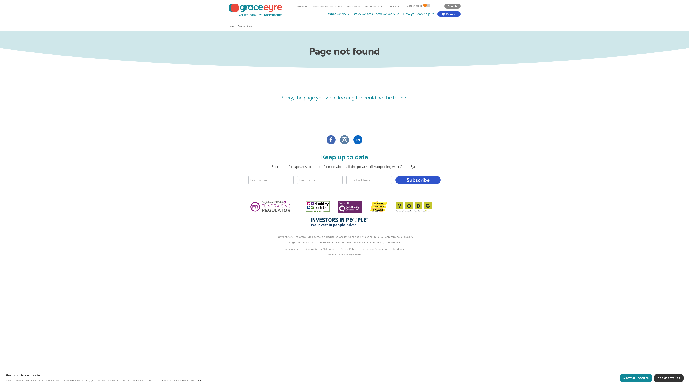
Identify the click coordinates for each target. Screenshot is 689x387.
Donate (448, 14)
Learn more (196, 380)
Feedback (398, 249)
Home (232, 26)
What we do (337, 14)
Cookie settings (669, 378)
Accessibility (291, 249)
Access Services (373, 6)
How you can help (416, 14)
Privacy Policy (348, 249)
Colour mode (414, 5)
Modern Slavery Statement (319, 249)
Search (452, 6)
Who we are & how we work (374, 14)
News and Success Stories (327, 6)
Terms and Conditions (374, 249)
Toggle (426, 5)
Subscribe (418, 180)
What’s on (302, 6)
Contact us (393, 6)
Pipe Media (355, 254)
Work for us (353, 6)
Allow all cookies (636, 378)
